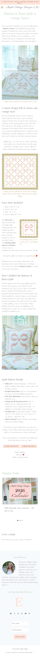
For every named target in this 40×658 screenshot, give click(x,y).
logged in (14, 539)
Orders (26, 649)
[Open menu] (1, 7)
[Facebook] (14, 613)
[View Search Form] (34, 7)
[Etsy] (10, 613)
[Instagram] (18, 613)
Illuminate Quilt (16, 286)
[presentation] (20, 491)
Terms (22, 649)
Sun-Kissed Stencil (16, 288)
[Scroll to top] (37, 647)
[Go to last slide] (5, 498)
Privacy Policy (16, 649)
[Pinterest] (21, 613)
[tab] (17, 520)
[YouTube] (25, 613)
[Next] (34, 498)
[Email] (29, 613)
